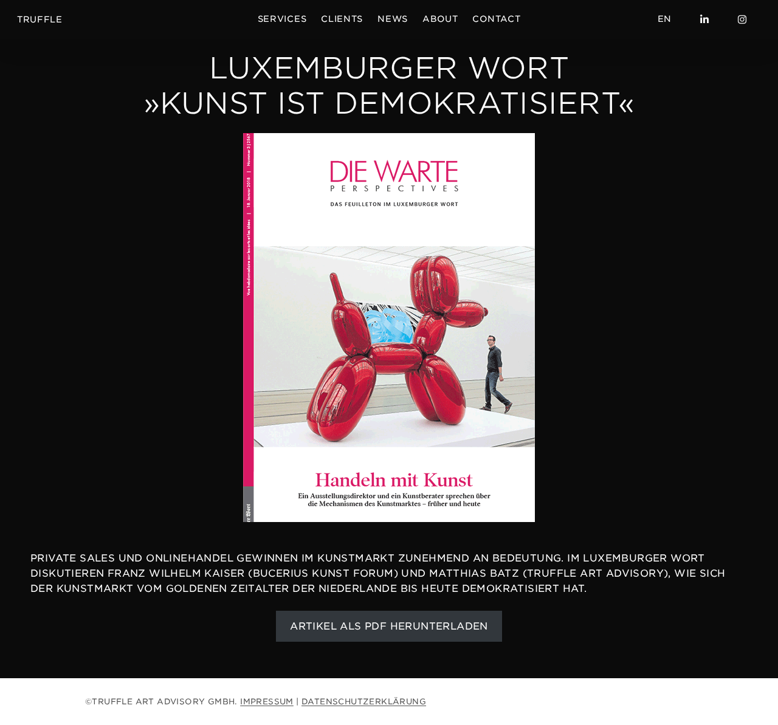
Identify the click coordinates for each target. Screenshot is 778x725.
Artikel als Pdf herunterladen (389, 626)
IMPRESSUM (267, 701)
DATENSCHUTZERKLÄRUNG (363, 701)
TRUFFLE (40, 19)
